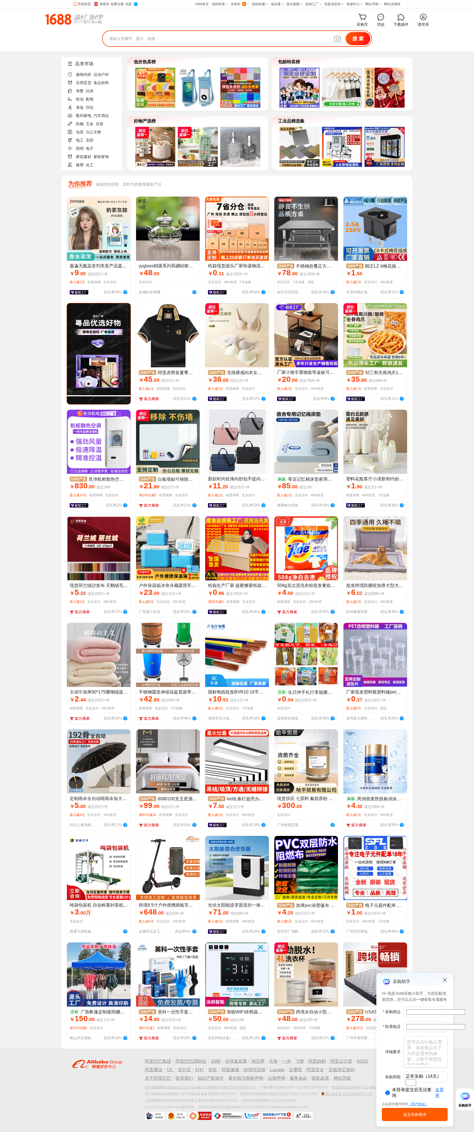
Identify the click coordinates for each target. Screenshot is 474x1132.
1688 (216, 1061)
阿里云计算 (341, 1061)
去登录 (439, 1092)
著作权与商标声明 (245, 1078)
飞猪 (299, 1061)
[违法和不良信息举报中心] (236, 1116)
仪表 (99, 124)
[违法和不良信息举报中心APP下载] (277, 1116)
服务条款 (298, 1078)
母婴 (80, 91)
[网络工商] (177, 1116)
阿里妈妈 (317, 1061)
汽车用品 (101, 115)
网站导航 (342, 1078)
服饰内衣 (83, 74)
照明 (80, 148)
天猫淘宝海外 (341, 1069)
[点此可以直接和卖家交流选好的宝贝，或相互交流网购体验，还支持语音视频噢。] (125, 291)
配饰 (90, 99)
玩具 (90, 91)
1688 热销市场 (74, 19)
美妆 (80, 107)
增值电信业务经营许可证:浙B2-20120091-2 (364, 1087)
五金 (90, 124)
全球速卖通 (236, 1061)
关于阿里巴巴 (158, 1078)
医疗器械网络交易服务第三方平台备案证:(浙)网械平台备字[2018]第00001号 (200, 1087)
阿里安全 (315, 1069)
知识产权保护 (211, 1078)
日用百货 (83, 83)
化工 (90, 165)
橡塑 (80, 165)
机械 (80, 124)
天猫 (273, 1061)
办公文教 (93, 132)
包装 (80, 132)
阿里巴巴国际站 (191, 1061)
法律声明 (276, 1078)
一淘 (286, 1061)
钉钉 (199, 1069)
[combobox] (411, 1082)
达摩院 (295, 1069)
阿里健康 (230, 1069)
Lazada (277, 1069)
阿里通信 (153, 1069)
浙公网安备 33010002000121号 (349, 1094)
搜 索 (358, 38)
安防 (90, 140)
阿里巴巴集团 (158, 1061)
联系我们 (184, 1078)
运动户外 (101, 74)
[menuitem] (94, 72)
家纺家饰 (101, 156)
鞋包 (80, 99)
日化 (90, 107)
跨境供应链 (255, 1069)
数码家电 (83, 115)
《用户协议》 (418, 1104)
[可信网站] (199, 1116)
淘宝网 (257, 1061)
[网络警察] (155, 1116)
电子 (90, 148)
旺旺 (212, 1069)
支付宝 (184, 1069)
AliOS (362, 1061)
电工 (80, 140)
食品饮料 (101, 83)
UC (170, 1069)
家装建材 (83, 156)
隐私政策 (320, 1078)
